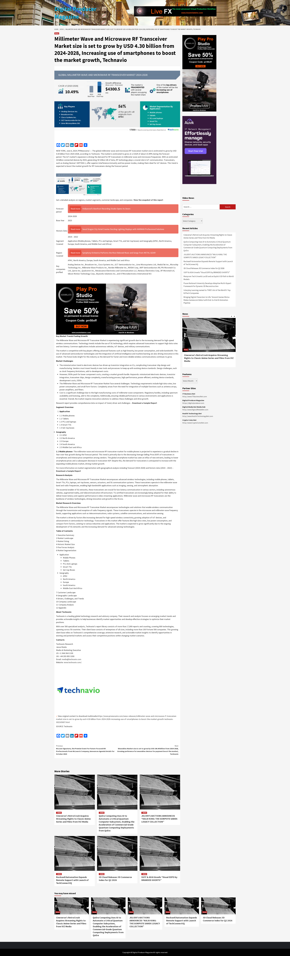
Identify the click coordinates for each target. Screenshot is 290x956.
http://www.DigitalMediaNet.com (195, 409)
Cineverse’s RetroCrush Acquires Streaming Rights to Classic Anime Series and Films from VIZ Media (73, 818)
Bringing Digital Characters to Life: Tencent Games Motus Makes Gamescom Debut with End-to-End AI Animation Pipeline (207, 300)
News (56, 33)
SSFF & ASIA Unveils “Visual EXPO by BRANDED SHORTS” (159, 878)
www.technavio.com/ (73, 662)
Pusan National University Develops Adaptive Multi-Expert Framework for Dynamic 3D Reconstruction (207, 284)
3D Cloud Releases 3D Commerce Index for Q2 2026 (115, 878)
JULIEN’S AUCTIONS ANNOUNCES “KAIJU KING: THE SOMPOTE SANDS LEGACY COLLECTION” (159, 818)
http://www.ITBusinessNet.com (194, 396)
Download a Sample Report (144, 403)
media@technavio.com (71, 659)
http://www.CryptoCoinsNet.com (195, 423)
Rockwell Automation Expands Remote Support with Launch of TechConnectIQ (72, 880)
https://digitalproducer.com (193, 403)
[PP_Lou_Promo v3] (101, 309)
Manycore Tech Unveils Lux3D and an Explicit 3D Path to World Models (209, 278)
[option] (209, 343)
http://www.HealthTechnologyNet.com (197, 416)
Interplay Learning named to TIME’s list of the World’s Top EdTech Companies (207, 291)
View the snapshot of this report (148, 200)
